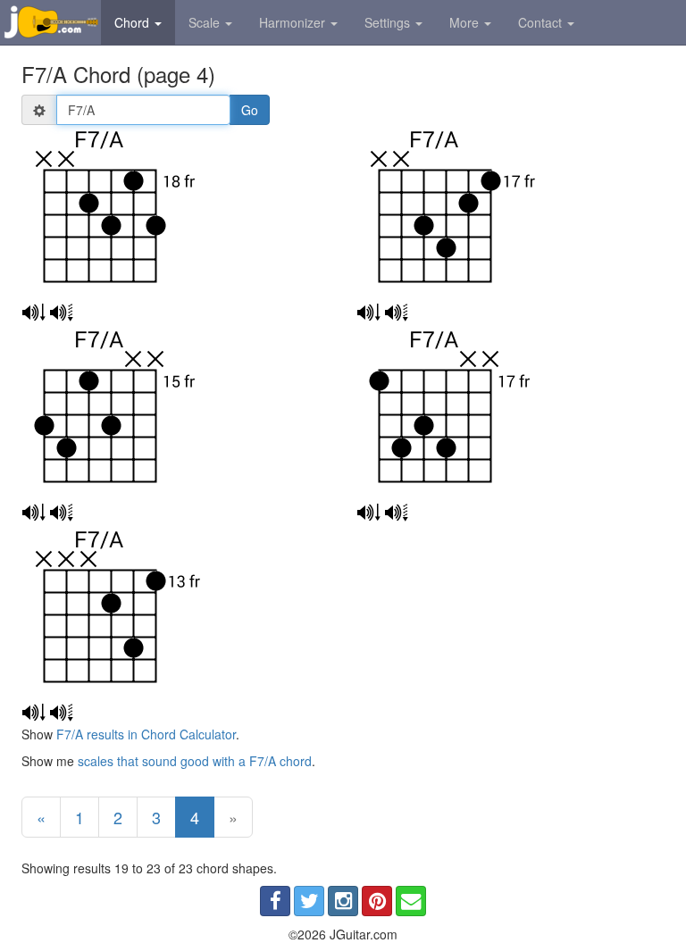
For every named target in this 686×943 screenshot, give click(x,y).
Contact (541, 22)
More (465, 22)
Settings (389, 22)
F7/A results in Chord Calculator (146, 734)
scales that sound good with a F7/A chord (195, 761)
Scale (205, 22)
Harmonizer (294, 22)
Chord (133, 22)
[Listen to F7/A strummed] (33, 312)
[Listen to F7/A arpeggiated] (61, 312)
